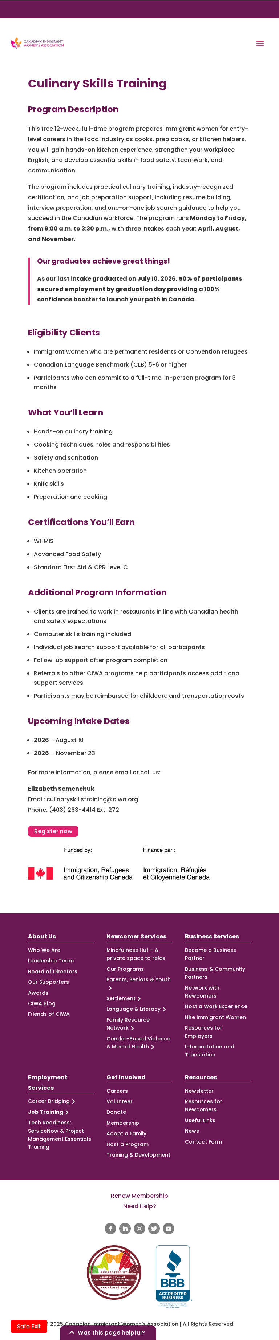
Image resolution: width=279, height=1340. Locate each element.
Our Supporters (48, 982)
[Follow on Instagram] (139, 1228)
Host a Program (127, 1144)
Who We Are (44, 950)
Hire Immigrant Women (215, 1017)
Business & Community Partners (215, 973)
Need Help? (139, 1206)
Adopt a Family (126, 1133)
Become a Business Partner (210, 954)
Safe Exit (29, 1326)
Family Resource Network (128, 1023)
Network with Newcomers (202, 991)
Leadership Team (51, 960)
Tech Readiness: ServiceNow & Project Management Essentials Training (59, 1134)
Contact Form (203, 1141)
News (192, 1131)
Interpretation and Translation (209, 1050)
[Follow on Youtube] (168, 1228)
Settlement (121, 998)
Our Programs (125, 969)
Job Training (45, 1112)
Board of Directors (52, 971)
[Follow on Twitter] (154, 1228)
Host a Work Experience (216, 1006)
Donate (116, 1112)
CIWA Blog (42, 1003)
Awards (38, 993)
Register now (53, 831)
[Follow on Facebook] (110, 1228)
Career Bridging (49, 1101)
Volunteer (119, 1101)
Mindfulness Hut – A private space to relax (135, 954)
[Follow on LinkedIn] (125, 1228)
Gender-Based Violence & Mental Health (138, 1042)
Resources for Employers (203, 1031)
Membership (122, 1123)
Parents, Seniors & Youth (138, 979)
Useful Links (200, 1120)
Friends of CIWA (49, 1014)
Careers (117, 1091)
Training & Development (138, 1154)
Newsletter (199, 1091)
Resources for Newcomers (203, 1105)
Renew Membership (139, 1196)
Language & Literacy (133, 1009)
